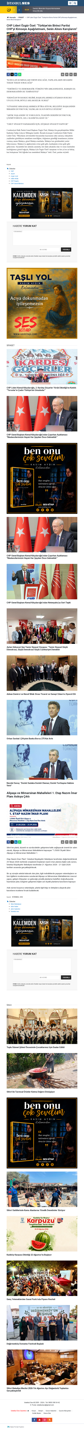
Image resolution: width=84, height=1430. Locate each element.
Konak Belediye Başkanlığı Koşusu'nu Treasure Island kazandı (46, 10)
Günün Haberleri (51, 1411)
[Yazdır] (62, 74)
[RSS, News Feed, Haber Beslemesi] (49, 1420)
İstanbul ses (15, 911)
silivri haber (14, 906)
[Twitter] (12, 74)
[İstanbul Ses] (18, 3)
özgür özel (14, 176)
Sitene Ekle (47, 1413)
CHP (12, 171)
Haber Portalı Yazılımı (17, 1427)
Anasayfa (12, 17)
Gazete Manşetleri (65, 1411)
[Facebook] (8, 74)
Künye (34, 1411)
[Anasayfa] (28, 1411)
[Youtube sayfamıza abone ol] (39, 1420)
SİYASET (21, 17)
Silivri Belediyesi (16, 904)
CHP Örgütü (15, 181)
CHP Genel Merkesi (17, 183)
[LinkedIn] (16, 74)
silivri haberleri (15, 909)
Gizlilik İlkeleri (36, 1413)
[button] (66, 74)
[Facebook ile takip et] (34, 1420)
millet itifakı (14, 179)
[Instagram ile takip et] (44, 1420)
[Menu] (70, 3)
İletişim (40, 1411)
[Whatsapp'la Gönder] (19, 74)
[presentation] (14, 10)
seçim (13, 174)
